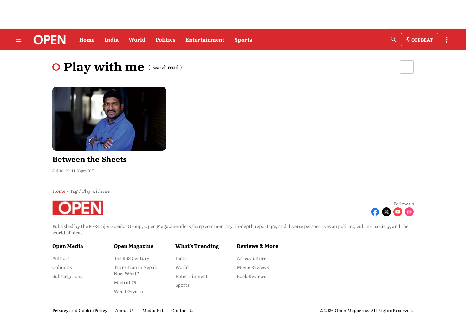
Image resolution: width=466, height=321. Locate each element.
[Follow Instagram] (409, 211)
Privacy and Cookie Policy (79, 310)
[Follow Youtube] (397, 211)
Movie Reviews (253, 267)
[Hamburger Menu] (19, 39)
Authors (60, 258)
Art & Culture (251, 258)
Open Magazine (133, 246)
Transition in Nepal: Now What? (136, 270)
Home (86, 39)
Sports (243, 39)
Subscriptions (67, 276)
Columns (62, 267)
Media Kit (153, 310)
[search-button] (393, 39)
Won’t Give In (128, 291)
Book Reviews (251, 276)
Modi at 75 (125, 282)
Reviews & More (257, 246)
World (137, 39)
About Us (124, 310)
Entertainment (204, 39)
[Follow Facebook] (375, 211)
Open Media (67, 246)
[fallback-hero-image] (109, 119)
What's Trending (197, 246)
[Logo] (48, 39)
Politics (165, 39)
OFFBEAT (422, 40)
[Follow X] (386, 211)
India (112, 39)
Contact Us (182, 310)
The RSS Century (131, 258)
